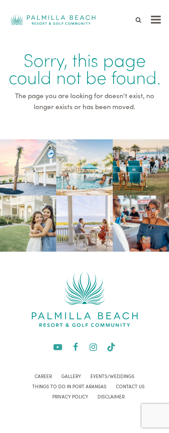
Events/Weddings (112, 376)
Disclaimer (111, 396)
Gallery (71, 376)
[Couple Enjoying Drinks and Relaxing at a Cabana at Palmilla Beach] (141, 222)
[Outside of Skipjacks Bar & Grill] (28, 166)
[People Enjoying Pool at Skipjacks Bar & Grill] (84, 166)
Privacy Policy (70, 396)
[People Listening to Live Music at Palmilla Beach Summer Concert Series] (141, 166)
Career (43, 376)
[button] (156, 20)
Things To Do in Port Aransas (69, 386)
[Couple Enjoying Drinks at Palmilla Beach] (84, 222)
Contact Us (130, 386)
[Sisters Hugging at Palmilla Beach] (28, 222)
